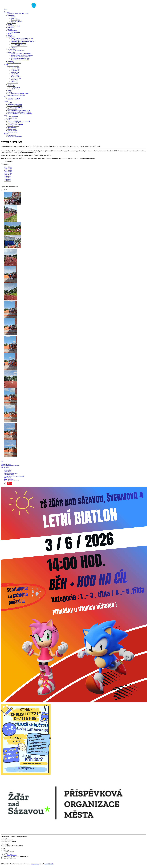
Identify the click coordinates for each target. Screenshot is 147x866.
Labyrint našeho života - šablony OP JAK (22, 38)
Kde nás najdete (11, 135)
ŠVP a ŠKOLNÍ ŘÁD (13, 26)
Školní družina (11, 49)
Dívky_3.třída (8, 170)
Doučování (14, 47)
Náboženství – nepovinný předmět (20, 58)
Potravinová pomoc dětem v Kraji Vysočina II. (23, 41)
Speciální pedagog (12, 130)
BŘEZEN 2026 (15, 72)
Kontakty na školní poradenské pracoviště (18, 121)
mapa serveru (35, 864)
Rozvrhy (9, 90)
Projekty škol (7, 471)
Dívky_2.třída (8, 168)
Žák (5, 96)
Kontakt (6, 133)
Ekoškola (10, 35)
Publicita (9, 29)
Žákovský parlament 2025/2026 (16, 95)
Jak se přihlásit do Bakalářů (11, 481)
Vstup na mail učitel (9, 479)
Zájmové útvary (11, 52)
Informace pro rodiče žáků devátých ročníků (19, 112)
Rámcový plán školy (13, 89)
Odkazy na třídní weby (13, 98)
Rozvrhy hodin (11, 23)
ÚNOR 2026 (14, 73)
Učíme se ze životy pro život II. (19, 44)
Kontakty (10, 84)
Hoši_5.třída (7, 181)
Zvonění (9, 24)
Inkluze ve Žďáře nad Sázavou (19, 46)
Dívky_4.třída (8, 171)
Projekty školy (11, 36)
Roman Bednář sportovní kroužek (20, 60)
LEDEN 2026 (15, 75)
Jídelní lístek (14, 18)
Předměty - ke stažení (13, 99)
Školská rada (10, 27)
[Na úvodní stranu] (20, 7)
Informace (13, 16)
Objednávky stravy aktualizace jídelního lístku (8, 464)
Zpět (2, 461)
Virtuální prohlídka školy (10, 473)
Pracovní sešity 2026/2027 (14, 106)
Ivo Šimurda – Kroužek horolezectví (20, 56)
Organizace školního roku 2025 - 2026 (17, 13)
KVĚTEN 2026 (15, 69)
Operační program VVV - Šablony (20, 40)
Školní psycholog (12, 129)
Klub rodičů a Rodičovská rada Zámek (17, 93)
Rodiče (6, 101)
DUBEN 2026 (15, 70)
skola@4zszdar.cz (12, 855)
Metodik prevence (12, 127)
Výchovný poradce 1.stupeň (15, 123)
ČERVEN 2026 (15, 67)
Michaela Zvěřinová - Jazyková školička (22, 55)
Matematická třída (12, 109)
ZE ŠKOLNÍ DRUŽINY (18, 50)
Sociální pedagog (12, 132)
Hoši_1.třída (7, 174)
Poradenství (7, 119)
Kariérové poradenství (13, 126)
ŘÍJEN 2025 (14, 79)
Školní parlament (12, 30)
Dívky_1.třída (8, 167)
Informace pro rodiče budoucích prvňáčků (18, 110)
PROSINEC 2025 (16, 76)
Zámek (6, 64)
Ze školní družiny (15, 87)
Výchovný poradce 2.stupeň (15, 124)
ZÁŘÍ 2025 (14, 81)
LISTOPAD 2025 (16, 78)
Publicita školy (8, 470)
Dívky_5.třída (8, 173)
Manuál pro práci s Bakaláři (14, 104)
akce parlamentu (15, 32)
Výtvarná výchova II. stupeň (15, 107)
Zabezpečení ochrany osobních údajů (14, 476)
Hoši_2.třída (7, 176)
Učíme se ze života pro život (18, 43)
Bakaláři (9, 103)
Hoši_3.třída (7, 177)
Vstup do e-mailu (12, 118)
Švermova (7, 12)
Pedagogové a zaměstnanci (14, 136)
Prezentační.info (49, 864)
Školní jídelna (11, 15)
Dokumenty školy (9, 474)
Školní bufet (10, 61)
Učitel (5, 115)
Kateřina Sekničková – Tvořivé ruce (20, 53)
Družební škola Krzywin (14, 63)
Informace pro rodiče (13, 66)
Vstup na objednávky (16, 21)
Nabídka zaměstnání (12, 116)
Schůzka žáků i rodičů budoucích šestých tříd (19, 113)
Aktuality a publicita (12, 83)
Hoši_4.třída (7, 179)
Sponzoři (9, 33)
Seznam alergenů (15, 20)
